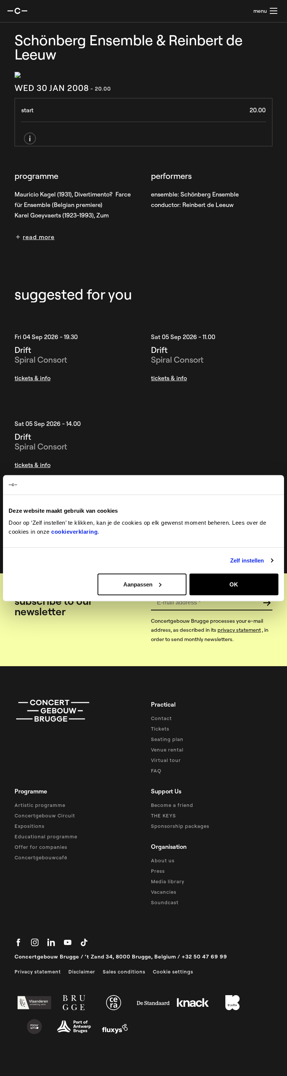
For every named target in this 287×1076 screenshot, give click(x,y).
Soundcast (165, 902)
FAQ (156, 771)
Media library (167, 881)
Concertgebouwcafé (41, 857)
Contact (161, 718)
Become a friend (172, 805)
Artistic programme (40, 805)
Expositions (29, 826)
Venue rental (167, 750)
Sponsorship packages (180, 826)
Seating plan (167, 739)
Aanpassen (137, 584)
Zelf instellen (247, 560)
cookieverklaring (74, 531)
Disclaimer (81, 972)
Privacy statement (38, 972)
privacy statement (239, 630)
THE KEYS (163, 816)
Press (158, 871)
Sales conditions (124, 972)
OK (233, 584)
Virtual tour (166, 760)
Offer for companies (41, 847)
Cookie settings (173, 972)
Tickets (160, 729)
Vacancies (163, 892)
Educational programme (46, 836)
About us (163, 860)
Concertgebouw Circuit (45, 816)
